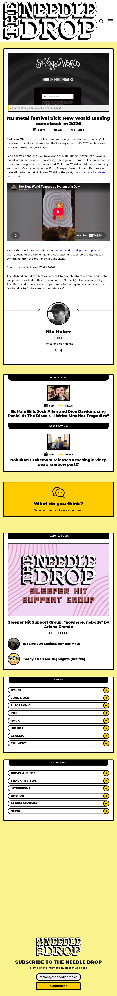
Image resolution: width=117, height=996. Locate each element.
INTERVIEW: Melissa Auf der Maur (51, 644)
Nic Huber (77, 130)
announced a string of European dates (80, 250)
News (58, 130)
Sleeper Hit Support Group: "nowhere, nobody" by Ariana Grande (58, 624)
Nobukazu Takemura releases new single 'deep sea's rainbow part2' (58, 462)
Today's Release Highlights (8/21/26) (54, 659)
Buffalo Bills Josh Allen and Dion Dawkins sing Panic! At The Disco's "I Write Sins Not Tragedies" (58, 413)
